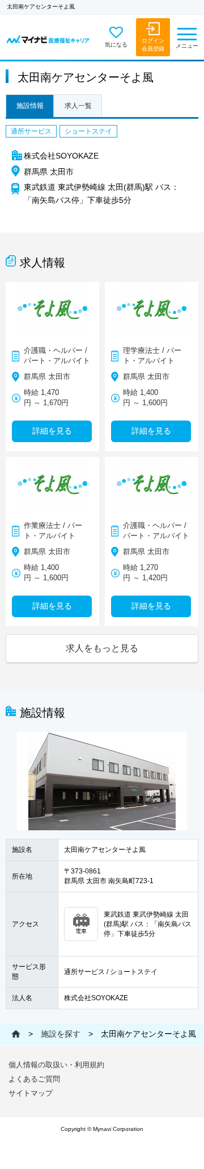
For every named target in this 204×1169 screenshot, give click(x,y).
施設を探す (60, 1034)
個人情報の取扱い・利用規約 (56, 1064)
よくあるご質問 (34, 1079)
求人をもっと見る (102, 648)
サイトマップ (30, 1093)
